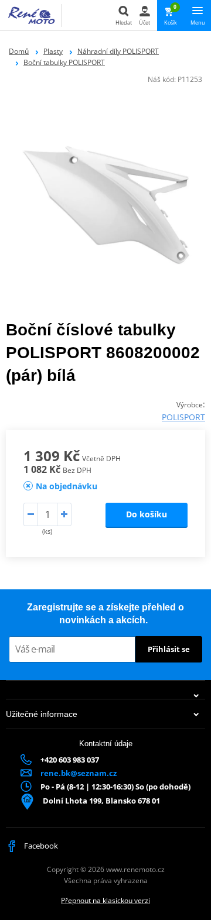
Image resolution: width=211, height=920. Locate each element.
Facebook (40, 845)
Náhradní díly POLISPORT (118, 51)
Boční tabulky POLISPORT (64, 62)
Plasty (53, 51)
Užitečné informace (41, 714)
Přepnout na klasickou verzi (105, 900)
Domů (19, 51)
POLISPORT (183, 417)
